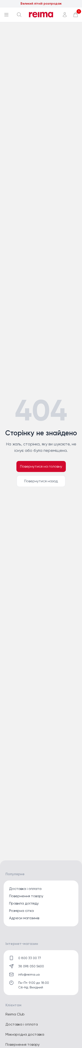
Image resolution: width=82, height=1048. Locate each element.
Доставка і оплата (25, 888)
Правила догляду (24, 903)
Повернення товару (26, 896)
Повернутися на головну (41, 466)
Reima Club (15, 1014)
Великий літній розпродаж (41, 3)
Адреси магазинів (24, 918)
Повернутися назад (41, 481)
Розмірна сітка (21, 910)
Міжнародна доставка (24, 1034)
